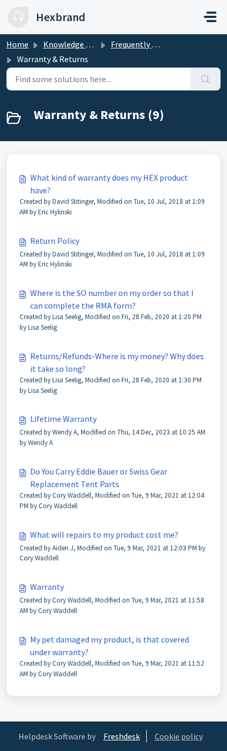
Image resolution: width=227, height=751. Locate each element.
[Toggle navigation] (210, 16)
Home (17, 44)
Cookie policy (179, 736)
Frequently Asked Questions (161, 44)
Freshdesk (121, 736)
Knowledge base (72, 44)
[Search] (206, 79)
